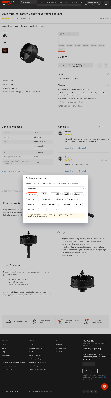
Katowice (66, 204)
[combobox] (55, 188)
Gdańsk (31, 204)
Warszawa (32, 194)
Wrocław (46, 199)
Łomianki (55, 194)
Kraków (31, 209)
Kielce (78, 204)
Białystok (60, 199)
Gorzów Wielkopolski (48, 204)
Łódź (44, 194)
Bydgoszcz (73, 199)
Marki (66, 194)
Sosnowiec (32, 199)
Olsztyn (54, 209)
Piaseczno (78, 194)
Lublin (42, 209)
